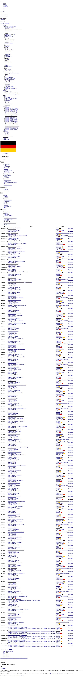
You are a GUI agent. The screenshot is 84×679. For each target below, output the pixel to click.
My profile (2, 11)
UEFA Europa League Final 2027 (14, 624)
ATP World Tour (8, 103)
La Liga (6, 48)
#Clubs (4, 138)
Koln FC (6, 176)
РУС (4, 8)
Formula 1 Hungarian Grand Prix (11, 114)
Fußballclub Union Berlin (9, 172)
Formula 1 (5, 106)
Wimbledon (7, 97)
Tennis (4, 96)
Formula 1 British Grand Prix (11, 113)
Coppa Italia (7, 55)
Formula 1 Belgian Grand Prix (11, 111)
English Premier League (10, 39)
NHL (6, 75)
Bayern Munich (7, 166)
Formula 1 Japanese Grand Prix (11, 127)
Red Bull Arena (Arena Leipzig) (10, 218)
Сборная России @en (9, 70)
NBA (6, 89)
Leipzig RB (6, 177)
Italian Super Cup (8, 56)
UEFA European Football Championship (13, 29)
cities (2, 192)
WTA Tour (7, 105)
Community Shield (9, 43)
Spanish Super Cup (9, 49)
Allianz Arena (7, 211)
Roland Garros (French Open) (11, 98)
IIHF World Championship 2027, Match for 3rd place (18, 642)
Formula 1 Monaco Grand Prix (11, 122)
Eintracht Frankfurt (8, 170)
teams (2, 161)
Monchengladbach (7, 206)
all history (10, 649)
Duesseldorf (6, 198)
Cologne (6, 196)
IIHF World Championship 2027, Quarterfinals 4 (17, 635)
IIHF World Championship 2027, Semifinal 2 (16, 640)
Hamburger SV (7, 173)
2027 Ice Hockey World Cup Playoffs (48, 628)
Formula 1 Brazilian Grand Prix (11, 112)
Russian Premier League (10, 34)
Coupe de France (8, 66)
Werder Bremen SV (8, 185)
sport (1, 12)
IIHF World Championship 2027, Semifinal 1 (16, 637)
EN (3, 9)
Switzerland (6, 190)
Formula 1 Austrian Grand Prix (11, 129)
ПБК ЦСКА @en (6, 655)
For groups (5, 5)
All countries (5, 153)
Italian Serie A (8, 54)
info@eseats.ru (3, 668)
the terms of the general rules (18, 675)
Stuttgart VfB (6, 183)
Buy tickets (70, 228)
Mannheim (6, 205)
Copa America (8, 69)
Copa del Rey (8, 50)
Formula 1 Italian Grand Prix (11, 118)
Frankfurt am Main (7, 200)
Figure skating (5, 137)
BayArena (6, 213)
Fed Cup (7, 101)
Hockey (4, 71)
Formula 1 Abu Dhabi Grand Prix (12, 108)
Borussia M (6, 167)
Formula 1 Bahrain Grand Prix (11, 110)
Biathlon (4, 90)
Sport (4, 159)
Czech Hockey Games (9, 79)
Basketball (5, 82)
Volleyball (7, 132)
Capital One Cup (8, 40)
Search (4, 3)
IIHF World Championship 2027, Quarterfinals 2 (17, 629)
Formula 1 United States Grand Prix (12, 126)
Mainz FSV (6, 178)
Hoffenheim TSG (7, 175)
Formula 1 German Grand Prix (11, 116)
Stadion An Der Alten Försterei (10, 223)
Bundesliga (7, 59)
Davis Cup (7, 102)
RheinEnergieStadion (8, 219)
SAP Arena (6, 220)
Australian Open (8, 99)
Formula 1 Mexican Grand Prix (11, 128)
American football (8, 135)
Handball (7, 133)
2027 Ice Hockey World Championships (32, 600)
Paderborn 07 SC (7, 180)
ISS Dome (6, 216)
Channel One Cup (8, 80)
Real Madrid (5, 652)
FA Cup (6, 42)
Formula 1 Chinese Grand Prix (11, 120)
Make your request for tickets (56, 673)
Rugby (4, 130)
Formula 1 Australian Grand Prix (11, 109)
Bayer (5, 165)
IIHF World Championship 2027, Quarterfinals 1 (17, 627)
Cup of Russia (8, 35)
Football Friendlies (9, 30)
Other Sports (5, 131)
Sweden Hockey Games (10, 78)
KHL (6, 74)
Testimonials (5, 6)
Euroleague (7, 84)
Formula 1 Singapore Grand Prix (11, 124)
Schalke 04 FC (7, 181)
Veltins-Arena (7, 224)
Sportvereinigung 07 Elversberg (10, 182)
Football (4, 25)
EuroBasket (7, 87)
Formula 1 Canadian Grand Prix (11, 119)
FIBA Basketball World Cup (10, 88)
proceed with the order (4, 23)
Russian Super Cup (9, 36)
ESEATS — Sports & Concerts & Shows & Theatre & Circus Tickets (13, 658)
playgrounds (3, 209)
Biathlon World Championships (11, 92)
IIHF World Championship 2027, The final (16, 645)
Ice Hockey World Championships (12, 72)
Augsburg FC (7, 164)
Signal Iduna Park (7, 221)
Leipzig (5, 202)
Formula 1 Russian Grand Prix (11, 123)
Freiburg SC (6, 171)
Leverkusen (6, 203)
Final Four (7, 85)
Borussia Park (7, 214)
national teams (3, 187)
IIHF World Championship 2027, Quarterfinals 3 (17, 632)
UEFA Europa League (9, 27)
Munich (5, 207)
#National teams (6, 139)
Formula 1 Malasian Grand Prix (11, 121)
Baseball (7, 134)
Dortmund (6, 169)
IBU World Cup (8, 91)
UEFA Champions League (10, 26)
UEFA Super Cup (8, 28)
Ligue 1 (6, 65)
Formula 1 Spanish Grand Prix (11, 117)
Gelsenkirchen (7, 201)
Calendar (4, 4)
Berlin (5, 195)
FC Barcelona (5, 653)
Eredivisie (7, 46)
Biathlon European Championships (12, 93)
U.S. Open (7, 100)
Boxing (4, 95)
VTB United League (9, 86)
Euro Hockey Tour (9, 77)
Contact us (2, 19)
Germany (6, 189)
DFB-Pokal (7, 60)
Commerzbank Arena (8, 215)
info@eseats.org (3, 18)
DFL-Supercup (8, 61)
